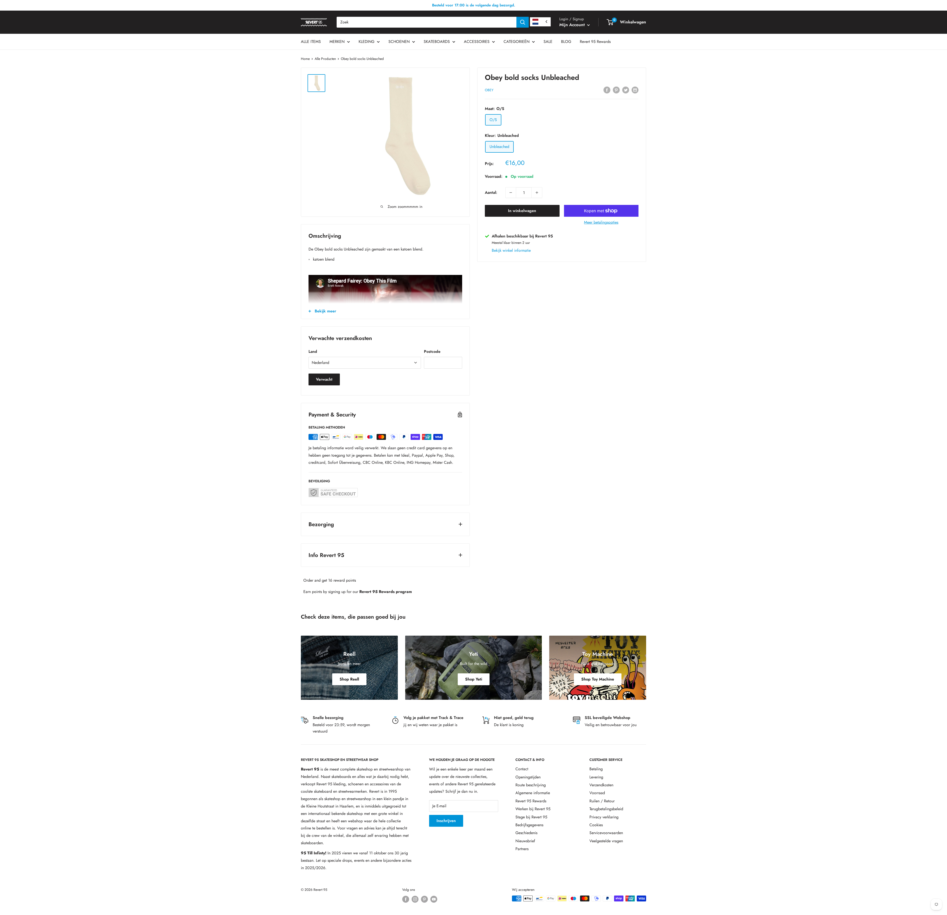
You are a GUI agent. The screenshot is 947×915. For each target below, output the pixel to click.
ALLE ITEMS (311, 41)
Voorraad (597, 793)
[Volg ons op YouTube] (433, 899)
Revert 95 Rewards (595, 41)
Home (305, 58)
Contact (521, 769)
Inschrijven (446, 821)
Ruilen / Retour (602, 801)
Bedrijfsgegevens (529, 825)
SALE (548, 41)
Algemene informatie (532, 793)
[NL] (540, 21)
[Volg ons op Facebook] (405, 899)
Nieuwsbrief (525, 841)
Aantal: (491, 192)
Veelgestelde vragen (606, 841)
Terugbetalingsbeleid (606, 809)
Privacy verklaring (604, 817)
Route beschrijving (530, 785)
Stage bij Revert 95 (531, 817)
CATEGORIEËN (516, 41)
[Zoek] (522, 22)
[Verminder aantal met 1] (511, 192)
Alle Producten (325, 58)
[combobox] (426, 22)
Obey (489, 90)
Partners (521, 849)
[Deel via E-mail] (635, 89)
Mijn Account (572, 25)
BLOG (566, 41)
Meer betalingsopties (601, 222)
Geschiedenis (526, 833)
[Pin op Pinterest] (616, 89)
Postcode (432, 351)
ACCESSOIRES (477, 41)
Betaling (596, 769)
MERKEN (337, 41)
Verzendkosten (601, 785)
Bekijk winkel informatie (511, 250)
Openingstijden (528, 777)
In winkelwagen (522, 211)
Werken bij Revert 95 (532, 809)
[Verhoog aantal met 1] (537, 192)
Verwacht (324, 379)
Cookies (596, 825)
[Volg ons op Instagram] (415, 899)
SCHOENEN (399, 41)
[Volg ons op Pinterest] (424, 899)
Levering (596, 777)
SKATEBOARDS (437, 41)
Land (313, 351)
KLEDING (366, 41)
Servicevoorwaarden (606, 833)
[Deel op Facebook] (606, 89)
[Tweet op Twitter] (625, 89)
